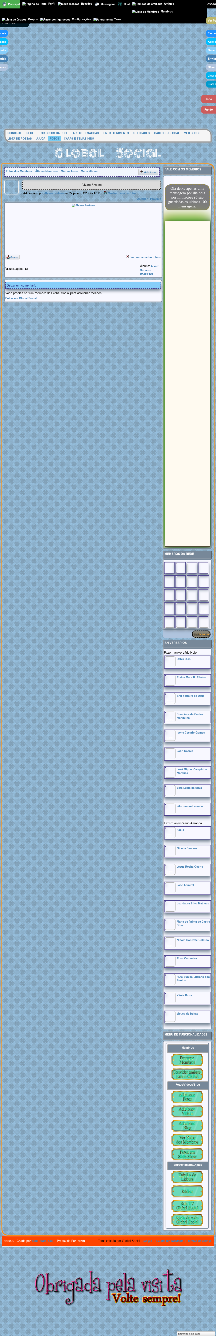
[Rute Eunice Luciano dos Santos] (170, 984)
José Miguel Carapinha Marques (192, 771)
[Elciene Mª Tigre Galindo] (192, 608)
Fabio (180, 830)
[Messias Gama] (169, 581)
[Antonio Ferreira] (180, 567)
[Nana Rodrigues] (203, 622)
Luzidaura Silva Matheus (193, 903)
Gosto (14, 257)
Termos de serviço (200, 1241)
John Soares (185, 751)
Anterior (142, 199)
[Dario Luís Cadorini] (169, 622)
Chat (127, 4)
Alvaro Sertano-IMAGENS (149, 270)
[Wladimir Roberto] (180, 581)
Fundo (208, 109)
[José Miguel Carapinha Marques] (170, 776)
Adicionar (150, 172)
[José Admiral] (170, 892)
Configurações (81, 19)
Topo (208, 99)
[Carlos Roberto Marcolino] (192, 581)
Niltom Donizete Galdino (193, 940)
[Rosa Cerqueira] (170, 965)
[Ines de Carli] (203, 595)
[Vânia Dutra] (170, 1002)
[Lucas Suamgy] (192, 622)
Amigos (169, 3)
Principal (14, 4)
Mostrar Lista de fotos (122, 193)
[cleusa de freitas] (170, 1021)
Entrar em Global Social (21, 298)
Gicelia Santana (187, 848)
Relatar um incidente (169, 1241)
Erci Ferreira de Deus (190, 696)
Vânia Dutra (184, 995)
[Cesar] (192, 567)
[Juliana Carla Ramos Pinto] (180, 595)
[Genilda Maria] (180, 622)
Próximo (155, 199)
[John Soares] (170, 758)
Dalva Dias (183, 659)
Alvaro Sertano (54, 193)
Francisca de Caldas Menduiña (190, 716)
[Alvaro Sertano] (11, 193)
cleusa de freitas (187, 1013)
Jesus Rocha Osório (190, 866)
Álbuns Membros (46, 171)
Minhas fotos (69, 171)
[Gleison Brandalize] (180, 608)
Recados (86, 3)
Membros (167, 11)
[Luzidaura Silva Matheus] (170, 910)
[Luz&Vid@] (169, 608)
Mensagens (108, 4)
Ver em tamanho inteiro (146, 257)
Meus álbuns (89, 171)
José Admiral (185, 885)
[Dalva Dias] (170, 666)
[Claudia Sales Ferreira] (169, 595)
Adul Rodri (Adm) (43, 1241)
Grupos (33, 19)
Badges (147, 1241)
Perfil (51, 3)
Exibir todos (201, 634)
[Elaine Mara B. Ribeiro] (170, 684)
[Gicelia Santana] (170, 855)
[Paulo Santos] (169, 567)
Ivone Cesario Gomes (191, 732)
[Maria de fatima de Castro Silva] (170, 929)
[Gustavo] (203, 581)
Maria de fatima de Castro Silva (193, 923)
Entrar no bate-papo (189, 1333)
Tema (117, 19)
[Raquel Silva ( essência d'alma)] (203, 567)
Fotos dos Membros (19, 171)
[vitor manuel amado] (170, 813)
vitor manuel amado (190, 806)
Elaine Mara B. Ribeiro (191, 677)
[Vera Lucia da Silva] (170, 795)
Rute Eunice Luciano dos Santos (193, 978)
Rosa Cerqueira (187, 958)
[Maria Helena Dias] (192, 595)
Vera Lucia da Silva (189, 788)
